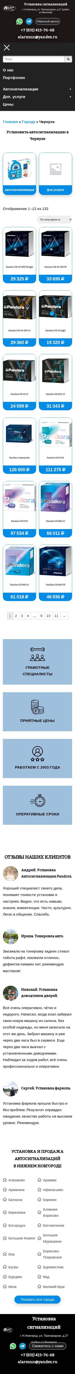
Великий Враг (54, 1287)
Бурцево (15, 1277)
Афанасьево (53, 1190)
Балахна (15, 1200)
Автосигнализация (20, 89)
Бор (11, 1254)
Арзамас (50, 1180)
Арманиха (16, 1190)
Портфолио (14, 78)
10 (48, 616)
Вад (46, 1277)
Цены (8, 104)
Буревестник (53, 1267)
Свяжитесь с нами (47, 1346)
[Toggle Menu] (7, 47)
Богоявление (53, 1225)
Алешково (16, 1180)
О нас (8, 70)
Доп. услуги (14, 97)
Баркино (50, 1200)
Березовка (16, 1212)
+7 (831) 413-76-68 (37, 30)
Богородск (16, 1225)
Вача (12, 1287)
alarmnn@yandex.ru (37, 37)
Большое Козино (21, 1238)
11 (56, 616)
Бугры (13, 1267)
